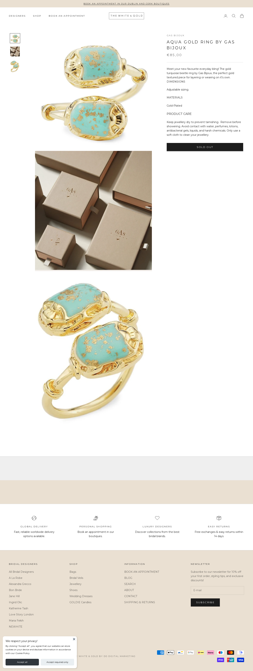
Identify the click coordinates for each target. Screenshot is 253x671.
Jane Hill (14, 596)
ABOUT (129, 590)
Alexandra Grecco (20, 584)
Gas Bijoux (176, 35)
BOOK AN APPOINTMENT (67, 15)
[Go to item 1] (15, 38)
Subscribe (205, 602)
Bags (72, 571)
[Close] (74, 639)
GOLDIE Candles (80, 602)
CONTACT (130, 596)
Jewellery (75, 584)
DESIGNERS (17, 15)
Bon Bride (15, 590)
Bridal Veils (76, 578)
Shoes (73, 590)
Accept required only (57, 662)
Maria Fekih (16, 620)
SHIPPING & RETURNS (139, 602)
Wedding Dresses (80, 596)
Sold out (205, 147)
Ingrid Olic (15, 602)
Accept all (22, 662)
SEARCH (130, 584)
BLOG (128, 578)
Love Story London (21, 614)
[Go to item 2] (15, 51)
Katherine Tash (18, 608)
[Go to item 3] (15, 66)
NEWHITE (15, 626)
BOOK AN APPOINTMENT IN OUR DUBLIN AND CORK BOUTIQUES (127, 3)
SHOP (37, 15)
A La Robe (15, 578)
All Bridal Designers (21, 571)
